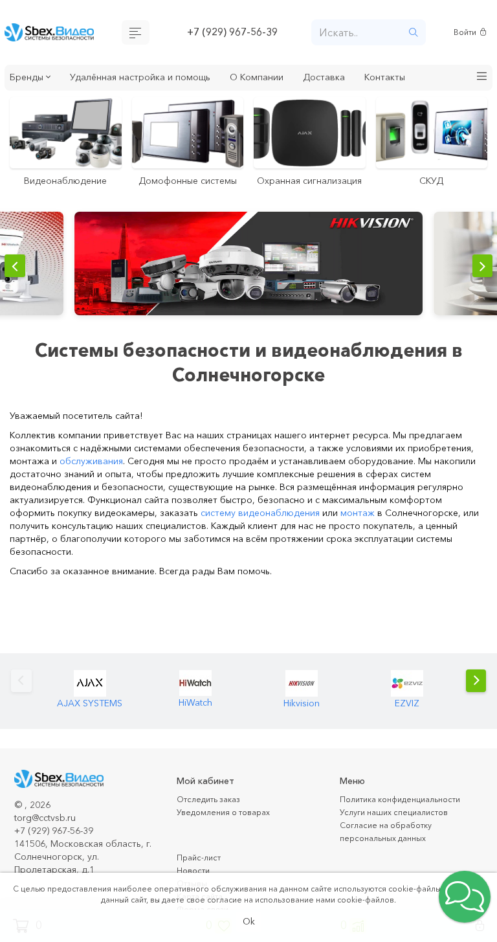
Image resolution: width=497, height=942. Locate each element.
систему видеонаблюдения (260, 530)
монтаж (357, 530)
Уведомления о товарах (230, 829)
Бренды (31, 79)
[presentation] (16, 285)
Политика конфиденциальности (409, 816)
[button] (482, 80)
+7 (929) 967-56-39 (232, 33)
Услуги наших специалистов (400, 829)
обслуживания (91, 478)
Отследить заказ (213, 816)
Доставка (360, 79)
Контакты (426, 79)
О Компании (287, 79)
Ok (248, 920)
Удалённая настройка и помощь (156, 79)
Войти (467, 33)
